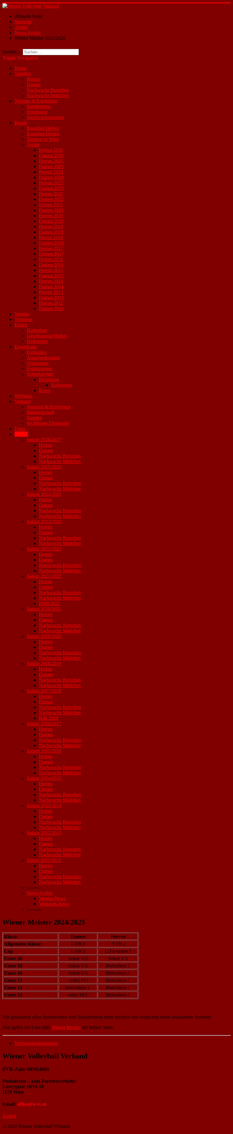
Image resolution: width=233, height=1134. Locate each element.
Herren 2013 (51, 292)
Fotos (20, 428)
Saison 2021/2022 (44, 576)
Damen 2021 (51, 210)
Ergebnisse (37, 111)
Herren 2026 (51, 150)
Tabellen (23, 73)
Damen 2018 (51, 242)
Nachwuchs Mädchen (48, 95)
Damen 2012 (51, 308)
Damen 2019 (51, 232)
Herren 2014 (51, 281)
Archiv (33, 144)
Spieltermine (39, 106)
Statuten (34, 417)
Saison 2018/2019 (44, 663)
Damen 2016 (51, 264)
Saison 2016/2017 (44, 723)
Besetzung (49, 379)
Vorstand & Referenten (49, 406)
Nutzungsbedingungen (36, 1043)
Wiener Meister (66, 1027)
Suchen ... (12, 51)
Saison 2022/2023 (44, 548)
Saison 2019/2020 (44, 636)
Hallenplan (37, 341)
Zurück (9, 1116)
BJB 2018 (48, 718)
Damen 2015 (51, 275)
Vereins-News (52, 898)
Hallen (21, 324)
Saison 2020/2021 (44, 608)
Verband (23, 401)
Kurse (44, 390)
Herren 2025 (51, 161)
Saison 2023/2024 (44, 521)
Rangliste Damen (43, 133)
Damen (34, 84)
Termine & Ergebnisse (36, 100)
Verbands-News (54, 903)
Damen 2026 (51, 155)
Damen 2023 (51, 188)
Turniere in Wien (43, 139)
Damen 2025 (51, 166)
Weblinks (23, 395)
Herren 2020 (51, 215)
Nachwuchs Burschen (48, 90)
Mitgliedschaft (40, 412)
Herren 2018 (51, 237)
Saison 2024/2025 (44, 494)
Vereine (22, 314)
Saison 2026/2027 (44, 439)
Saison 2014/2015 (44, 778)
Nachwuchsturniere (45, 117)
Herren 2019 (51, 226)
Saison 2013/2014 (44, 805)
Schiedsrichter (40, 374)
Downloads (26, 346)
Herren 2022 (51, 193)
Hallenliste (37, 330)
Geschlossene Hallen (47, 335)
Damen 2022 (51, 199)
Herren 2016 (51, 259)
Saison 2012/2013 (44, 832)
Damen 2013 (51, 297)
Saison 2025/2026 (44, 466)
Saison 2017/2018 (44, 690)
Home (20, 68)
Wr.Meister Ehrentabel (48, 423)
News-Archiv (40, 892)
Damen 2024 (51, 177)
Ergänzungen (39, 368)
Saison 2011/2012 (44, 860)
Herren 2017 (51, 248)
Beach (21, 122)
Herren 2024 (51, 171)
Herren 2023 (51, 182)
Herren (33, 79)
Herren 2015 (51, 270)
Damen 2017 (51, 253)
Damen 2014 (51, 286)
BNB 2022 (49, 603)
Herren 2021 (51, 204)
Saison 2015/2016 (44, 750)
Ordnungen (38, 363)
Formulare (36, 352)
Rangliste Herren (43, 128)
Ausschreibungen (43, 357)
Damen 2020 (51, 221)
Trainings (23, 319)
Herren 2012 (51, 303)
